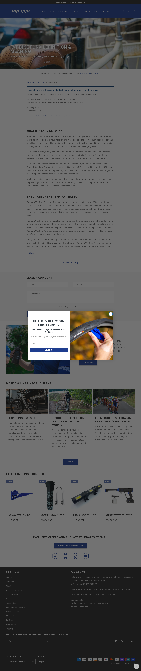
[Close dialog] (111, 314)
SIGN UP (49, 350)
